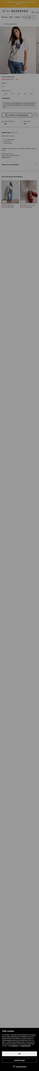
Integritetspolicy (26, 1045)
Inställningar (19, 1060)
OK (19, 1054)
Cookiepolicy (14, 1045)
